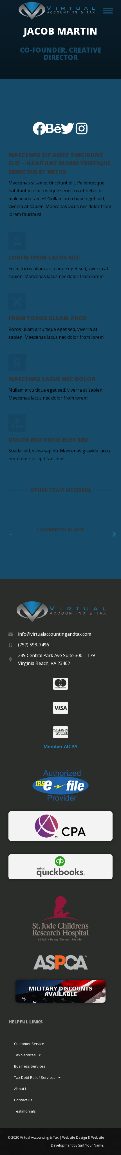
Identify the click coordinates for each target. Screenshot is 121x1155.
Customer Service (29, 1043)
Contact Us (23, 1099)
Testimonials (25, 1111)
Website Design (74, 1137)
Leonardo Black (60, 529)
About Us (22, 1088)
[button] (8, 534)
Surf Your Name (90, 1145)
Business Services (29, 1066)
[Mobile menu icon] (107, 10)
